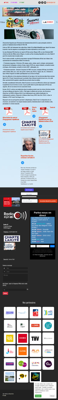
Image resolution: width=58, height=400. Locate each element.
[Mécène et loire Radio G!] (22, 313)
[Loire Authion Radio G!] (10, 377)
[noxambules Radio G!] (10, 364)
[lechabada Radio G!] (22, 338)
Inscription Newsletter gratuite (48, 201)
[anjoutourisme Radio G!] (22, 364)
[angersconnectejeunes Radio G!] (10, 351)
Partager (29, 190)
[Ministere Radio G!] (10, 325)
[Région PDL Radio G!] (48, 313)
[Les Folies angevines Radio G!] (48, 364)
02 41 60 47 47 (51, 2)
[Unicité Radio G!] (22, 351)
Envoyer (5, 293)
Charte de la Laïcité (34, 109)
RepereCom (11, 393)
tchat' (22, 2)
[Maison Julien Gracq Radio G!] (48, 338)
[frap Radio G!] (48, 325)
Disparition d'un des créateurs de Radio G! (28, 156)
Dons (6, 2)
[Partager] (4, 124)
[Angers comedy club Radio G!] (35, 377)
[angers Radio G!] (35, 313)
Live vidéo (14, 2)
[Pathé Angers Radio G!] (22, 377)
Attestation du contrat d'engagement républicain (11, 118)
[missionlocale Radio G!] (48, 351)
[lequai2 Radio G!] (10, 338)
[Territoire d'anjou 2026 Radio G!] (10, 313)
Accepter (38, 396)
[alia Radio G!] (35, 351)
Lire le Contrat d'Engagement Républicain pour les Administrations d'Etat (46, 141)
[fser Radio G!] (22, 325)
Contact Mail (11, 259)
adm (5, 395)
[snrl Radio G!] (35, 325)
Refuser (52, 396)
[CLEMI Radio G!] (35, 364)
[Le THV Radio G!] (35, 338)
